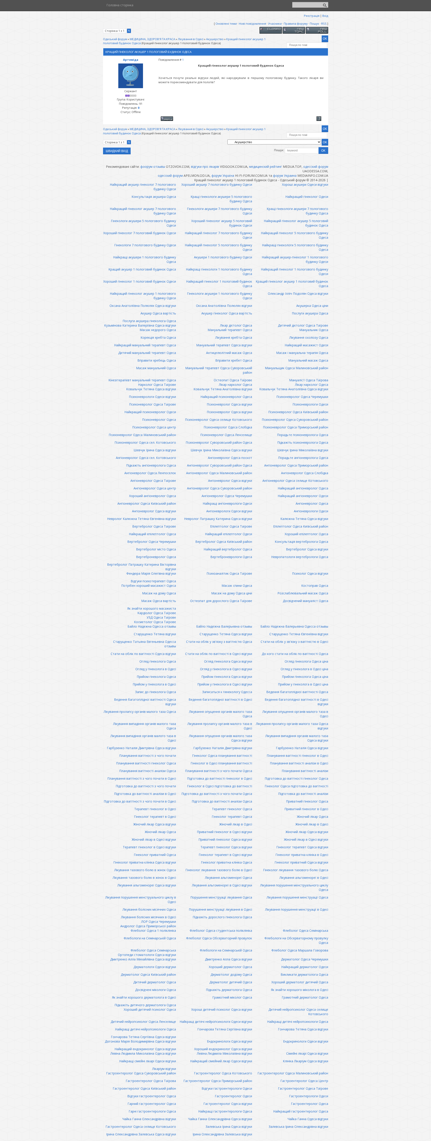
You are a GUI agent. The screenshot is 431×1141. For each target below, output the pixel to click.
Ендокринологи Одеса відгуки (229, 1041)
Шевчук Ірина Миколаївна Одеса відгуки (221, 450)
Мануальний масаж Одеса (308, 360)
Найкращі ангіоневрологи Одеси (227, 503)
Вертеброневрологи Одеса (231, 557)
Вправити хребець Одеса (156, 360)
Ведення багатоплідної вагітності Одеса (297, 692)
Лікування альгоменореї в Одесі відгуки (222, 885)
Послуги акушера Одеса (310, 313)
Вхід (325, 16)
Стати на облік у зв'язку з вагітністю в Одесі (294, 641)
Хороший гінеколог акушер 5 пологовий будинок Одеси (221, 223)
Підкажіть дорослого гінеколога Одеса (222, 917)
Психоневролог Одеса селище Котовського (218, 419)
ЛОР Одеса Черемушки (158, 921)
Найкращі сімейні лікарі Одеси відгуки (147, 1061)
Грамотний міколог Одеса (232, 997)
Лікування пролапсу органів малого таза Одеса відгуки (292, 726)
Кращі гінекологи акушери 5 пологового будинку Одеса (221, 198)
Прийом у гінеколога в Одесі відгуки (224, 684)
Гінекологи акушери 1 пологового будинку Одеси (219, 295)
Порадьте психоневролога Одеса (302, 435)
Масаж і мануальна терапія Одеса (302, 353)
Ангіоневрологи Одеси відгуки (229, 511)
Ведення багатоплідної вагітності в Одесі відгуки (296, 701)
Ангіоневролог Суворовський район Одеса (219, 465)
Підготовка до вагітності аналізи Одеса (222, 801)
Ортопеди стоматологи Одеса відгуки (147, 955)
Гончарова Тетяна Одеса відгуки (303, 1029)
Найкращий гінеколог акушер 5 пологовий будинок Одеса (296, 223)
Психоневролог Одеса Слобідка (228, 427)
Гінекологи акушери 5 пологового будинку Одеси (143, 223)
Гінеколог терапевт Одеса (232, 816)
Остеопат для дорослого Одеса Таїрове (221, 601)
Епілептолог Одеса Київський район (300, 526)
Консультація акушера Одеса (154, 196)
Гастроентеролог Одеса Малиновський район (292, 1073)
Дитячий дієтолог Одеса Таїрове (303, 325)
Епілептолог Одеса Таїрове (231, 526)
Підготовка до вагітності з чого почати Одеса (216, 794)
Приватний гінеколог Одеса (307, 801)
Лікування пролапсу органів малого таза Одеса (140, 711)
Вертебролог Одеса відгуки (307, 549)
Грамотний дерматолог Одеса (305, 997)
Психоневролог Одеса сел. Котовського (145, 442)
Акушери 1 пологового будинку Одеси (223, 257)
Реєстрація (311, 16)
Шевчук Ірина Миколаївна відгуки (302, 450)
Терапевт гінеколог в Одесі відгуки (149, 847)
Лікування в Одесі (190, 39)
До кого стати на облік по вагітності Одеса (295, 654)
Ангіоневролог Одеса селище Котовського (295, 480)
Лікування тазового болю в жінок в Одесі (144, 877)
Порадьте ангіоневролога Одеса (303, 458)
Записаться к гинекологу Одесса (227, 692)
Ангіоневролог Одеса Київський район (146, 503)
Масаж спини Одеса (237, 585)
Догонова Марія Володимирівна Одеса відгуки (140, 1041)
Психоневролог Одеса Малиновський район (142, 435)
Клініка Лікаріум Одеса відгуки (305, 1061)
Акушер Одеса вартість (158, 313)
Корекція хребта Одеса (158, 337)
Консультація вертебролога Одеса (301, 541)
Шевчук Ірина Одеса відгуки (155, 450)
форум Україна (222, 175)
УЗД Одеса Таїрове (161, 617)
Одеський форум (115, 39)
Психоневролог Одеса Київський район (298, 412)
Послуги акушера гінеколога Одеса (149, 321)
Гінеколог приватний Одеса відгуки (301, 862)
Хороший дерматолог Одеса (230, 967)
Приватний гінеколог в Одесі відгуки (224, 832)
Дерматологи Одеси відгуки (155, 967)
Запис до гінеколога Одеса (155, 692)
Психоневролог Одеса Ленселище (226, 435)
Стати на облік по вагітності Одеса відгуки (143, 654)
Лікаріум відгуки (164, 1069)
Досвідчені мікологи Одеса (155, 990)
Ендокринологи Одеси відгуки (305, 1041)
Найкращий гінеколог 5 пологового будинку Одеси (218, 247)
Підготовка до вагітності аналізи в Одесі (145, 794)
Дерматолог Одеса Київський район (148, 974)
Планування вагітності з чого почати (147, 755)
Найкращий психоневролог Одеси (150, 412)
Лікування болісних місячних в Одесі (148, 917)
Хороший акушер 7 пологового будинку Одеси (216, 184)
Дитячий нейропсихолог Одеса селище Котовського (298, 1011)
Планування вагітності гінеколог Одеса (146, 763)
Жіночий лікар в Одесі (235, 824)
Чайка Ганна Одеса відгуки (308, 1119)
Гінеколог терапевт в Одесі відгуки (225, 855)
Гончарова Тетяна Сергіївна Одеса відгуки (143, 1037)
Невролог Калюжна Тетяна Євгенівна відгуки (141, 519)
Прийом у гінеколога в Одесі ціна (303, 684)
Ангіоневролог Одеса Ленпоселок (150, 473)
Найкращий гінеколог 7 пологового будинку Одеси (218, 235)
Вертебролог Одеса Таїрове (154, 526)
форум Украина (285, 175)
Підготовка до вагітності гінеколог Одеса (296, 778)
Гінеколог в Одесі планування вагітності (221, 763)
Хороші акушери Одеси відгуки (305, 184)
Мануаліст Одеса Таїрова (308, 380)
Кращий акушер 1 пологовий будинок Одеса (142, 269)
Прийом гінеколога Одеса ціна (305, 676)
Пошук (314, 24)
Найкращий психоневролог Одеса (226, 397)
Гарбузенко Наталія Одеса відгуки (302, 748)
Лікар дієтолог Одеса (236, 325)
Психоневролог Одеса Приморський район (295, 427)
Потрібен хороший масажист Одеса (148, 585)
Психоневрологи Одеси (310, 404)
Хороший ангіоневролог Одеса (152, 496)
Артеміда (130, 60)
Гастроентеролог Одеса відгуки (227, 1104)
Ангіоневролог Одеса (312, 503)
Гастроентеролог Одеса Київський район (144, 1088)
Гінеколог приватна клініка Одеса (226, 862)
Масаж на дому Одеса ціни (231, 593)
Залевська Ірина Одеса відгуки (229, 1126)
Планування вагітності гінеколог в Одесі (297, 755)
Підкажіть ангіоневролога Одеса (151, 465)
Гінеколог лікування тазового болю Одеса (295, 870)
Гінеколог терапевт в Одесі (155, 816)
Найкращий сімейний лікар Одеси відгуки (221, 1061)
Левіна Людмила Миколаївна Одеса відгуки (143, 1053)
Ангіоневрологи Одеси (311, 511)
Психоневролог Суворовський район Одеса (219, 442)
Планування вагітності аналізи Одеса (147, 771)
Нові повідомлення (252, 24)
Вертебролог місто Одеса (156, 549)
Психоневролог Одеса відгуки (229, 404)
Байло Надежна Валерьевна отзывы (224, 626)
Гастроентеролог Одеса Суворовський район (141, 1073)
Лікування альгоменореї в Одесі (303, 877)
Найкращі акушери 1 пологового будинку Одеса (144, 259)
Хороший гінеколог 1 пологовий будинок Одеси (139, 281)
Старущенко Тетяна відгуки (155, 634)
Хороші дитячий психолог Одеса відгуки (221, 1009)
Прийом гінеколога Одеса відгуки (226, 676)
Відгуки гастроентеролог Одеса (151, 1096)
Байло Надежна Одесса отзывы (152, 626)
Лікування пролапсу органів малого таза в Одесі (219, 726)
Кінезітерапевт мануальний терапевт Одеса (142, 380)
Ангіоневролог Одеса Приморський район (296, 465)
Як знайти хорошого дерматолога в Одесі (144, 997)
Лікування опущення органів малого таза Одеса (220, 713)
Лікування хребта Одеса (233, 337)
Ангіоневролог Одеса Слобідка (304, 473)
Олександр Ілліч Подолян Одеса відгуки (298, 293)
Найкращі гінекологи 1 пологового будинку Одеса (219, 271)
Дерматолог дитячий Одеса (230, 982)
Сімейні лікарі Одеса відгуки (307, 1053)
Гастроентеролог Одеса (309, 1104)
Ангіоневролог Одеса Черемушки (227, 496)
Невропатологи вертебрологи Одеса (299, 557)
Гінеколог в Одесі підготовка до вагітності (219, 786)
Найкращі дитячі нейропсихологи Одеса (297, 1021)
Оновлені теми (226, 24)
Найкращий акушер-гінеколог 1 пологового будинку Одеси (295, 259)
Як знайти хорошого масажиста (151, 608)
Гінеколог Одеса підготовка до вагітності (296, 786)
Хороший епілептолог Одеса (306, 534)
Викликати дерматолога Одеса (304, 974)
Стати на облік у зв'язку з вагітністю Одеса (219, 641)
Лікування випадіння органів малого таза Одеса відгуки (296, 738)
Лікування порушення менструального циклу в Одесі (140, 899)
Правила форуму (296, 24)
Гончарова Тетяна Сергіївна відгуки (224, 1029)
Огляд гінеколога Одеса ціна (306, 661)
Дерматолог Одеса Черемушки (304, 959)
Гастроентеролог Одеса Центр (304, 1081)
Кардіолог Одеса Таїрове (156, 613)
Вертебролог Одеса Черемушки (151, 541)
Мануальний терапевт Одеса (230, 330)
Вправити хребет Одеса (233, 360)
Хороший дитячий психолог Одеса (150, 1009)
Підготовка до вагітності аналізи (303, 794)
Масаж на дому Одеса (159, 593)
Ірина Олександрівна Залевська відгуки (222, 1134)
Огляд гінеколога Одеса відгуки (228, 661)
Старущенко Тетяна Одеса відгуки (226, 634)
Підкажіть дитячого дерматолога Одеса (145, 1005)
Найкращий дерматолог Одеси (304, 967)
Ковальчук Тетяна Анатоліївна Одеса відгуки (293, 389)
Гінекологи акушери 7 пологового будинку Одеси (219, 211)
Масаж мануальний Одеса (156, 368)
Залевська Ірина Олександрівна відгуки (298, 1126)
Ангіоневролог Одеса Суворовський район (219, 488)
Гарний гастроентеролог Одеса (152, 1104)
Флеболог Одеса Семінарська (305, 930)
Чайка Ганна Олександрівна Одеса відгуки (220, 1119)
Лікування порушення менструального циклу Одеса (294, 887)
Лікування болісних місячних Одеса (149, 909)
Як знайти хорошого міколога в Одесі (299, 990)
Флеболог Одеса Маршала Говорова (299, 950)
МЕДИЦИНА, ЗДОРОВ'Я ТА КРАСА (152, 39)
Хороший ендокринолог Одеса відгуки (223, 1049)
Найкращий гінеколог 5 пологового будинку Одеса (294, 235)
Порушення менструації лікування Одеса (221, 897)
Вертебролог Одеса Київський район (223, 541)
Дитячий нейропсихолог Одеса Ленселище (143, 1021)
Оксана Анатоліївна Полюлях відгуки (224, 305)
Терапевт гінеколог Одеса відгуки (226, 847)
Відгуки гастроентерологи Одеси (227, 1088)
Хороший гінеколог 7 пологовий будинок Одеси (139, 233)
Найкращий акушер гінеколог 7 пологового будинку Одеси (143, 186)
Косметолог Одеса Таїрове (155, 622)
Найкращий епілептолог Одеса (152, 534)
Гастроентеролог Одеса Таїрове (303, 1088)
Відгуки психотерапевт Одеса (153, 581)
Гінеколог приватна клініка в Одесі (301, 855)
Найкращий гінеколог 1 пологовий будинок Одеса (219, 283)
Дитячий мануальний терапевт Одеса (147, 353)
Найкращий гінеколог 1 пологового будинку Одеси (294, 271)
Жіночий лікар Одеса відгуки (154, 824)
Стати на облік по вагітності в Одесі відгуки (218, 654)
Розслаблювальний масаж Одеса (302, 593)
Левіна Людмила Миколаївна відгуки (224, 1053)
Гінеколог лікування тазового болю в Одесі (218, 870)
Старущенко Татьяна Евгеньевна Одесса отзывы (144, 643)
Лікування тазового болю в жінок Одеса (145, 870)
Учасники (275, 24)
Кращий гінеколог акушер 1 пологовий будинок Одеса (292, 283)
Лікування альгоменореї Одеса (228, 877)
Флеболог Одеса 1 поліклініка (153, 930)
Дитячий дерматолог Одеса (154, 982)
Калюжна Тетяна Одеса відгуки (304, 519)
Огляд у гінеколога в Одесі (155, 669)
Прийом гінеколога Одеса (156, 676)
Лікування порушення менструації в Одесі (296, 909)
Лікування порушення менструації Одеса (297, 897)
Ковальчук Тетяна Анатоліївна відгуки (223, 389)
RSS (324, 24)
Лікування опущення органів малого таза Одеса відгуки (220, 738)
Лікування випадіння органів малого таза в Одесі (143, 738)
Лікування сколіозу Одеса (308, 337)
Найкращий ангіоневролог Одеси (303, 496)
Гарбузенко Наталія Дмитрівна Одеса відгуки (141, 748)
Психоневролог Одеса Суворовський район (295, 419)
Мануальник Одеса (313, 330)
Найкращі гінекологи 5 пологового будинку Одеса (295, 247)
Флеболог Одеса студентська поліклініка (221, 930)
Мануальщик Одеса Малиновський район (296, 368)
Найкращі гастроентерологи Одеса (225, 1111)
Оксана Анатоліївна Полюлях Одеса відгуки (143, 305)
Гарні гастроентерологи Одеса (152, 1111)
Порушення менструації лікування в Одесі (220, 909)
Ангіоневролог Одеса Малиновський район (219, 473)
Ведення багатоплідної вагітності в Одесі (220, 699)
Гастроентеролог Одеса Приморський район (217, 1081)
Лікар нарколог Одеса (235, 384)
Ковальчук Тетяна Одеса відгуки (151, 389)
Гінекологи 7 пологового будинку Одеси (145, 245)
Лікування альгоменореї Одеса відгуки (146, 885)
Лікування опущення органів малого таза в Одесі (295, 713)
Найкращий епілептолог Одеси (228, 534)
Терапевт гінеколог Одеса (232, 809)
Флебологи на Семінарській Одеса (150, 938)
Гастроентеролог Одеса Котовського (223, 1073)
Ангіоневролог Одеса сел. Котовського (146, 458)
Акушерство (215, 39)
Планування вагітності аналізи (305, 771)
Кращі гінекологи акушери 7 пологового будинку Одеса (297, 211)
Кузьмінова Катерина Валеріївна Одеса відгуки (140, 325)
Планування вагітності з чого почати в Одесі (141, 778)
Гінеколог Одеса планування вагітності (222, 755)
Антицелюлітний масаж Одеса (229, 353)
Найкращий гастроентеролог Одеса (300, 1111)
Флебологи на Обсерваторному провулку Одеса (296, 940)
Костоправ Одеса (314, 585)
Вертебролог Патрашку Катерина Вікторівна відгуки (141, 566)
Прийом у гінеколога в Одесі (154, 684)
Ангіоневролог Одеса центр (155, 488)
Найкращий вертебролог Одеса (228, 549)
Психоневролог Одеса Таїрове (152, 404)
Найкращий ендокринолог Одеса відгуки (145, 1049)
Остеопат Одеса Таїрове (233, 380)
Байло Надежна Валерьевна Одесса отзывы (294, 626)
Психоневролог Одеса (159, 419)
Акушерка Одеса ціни (312, 305)
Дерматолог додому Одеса (231, 974)
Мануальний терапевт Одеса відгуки (224, 345)
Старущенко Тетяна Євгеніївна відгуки (298, 634)
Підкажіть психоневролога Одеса (302, 442)
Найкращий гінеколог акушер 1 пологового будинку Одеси (143, 295)
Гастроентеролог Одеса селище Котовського (141, 1126)
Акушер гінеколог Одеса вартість (226, 313)
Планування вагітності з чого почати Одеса (218, 771)
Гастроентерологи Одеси (308, 1096)
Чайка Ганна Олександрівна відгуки (149, 1119)
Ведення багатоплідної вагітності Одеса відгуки (145, 701)
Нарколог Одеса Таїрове (157, 384)
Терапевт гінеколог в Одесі (155, 809)
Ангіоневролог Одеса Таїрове (153, 480)
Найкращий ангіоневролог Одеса (303, 488)
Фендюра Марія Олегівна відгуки (151, 573)
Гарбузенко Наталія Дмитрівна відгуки (222, 748)
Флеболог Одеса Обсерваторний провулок (219, 938)
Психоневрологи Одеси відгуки (152, 397)
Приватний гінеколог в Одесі (306, 809)
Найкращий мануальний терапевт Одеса (145, 345)
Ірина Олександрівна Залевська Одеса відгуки (141, 1134)
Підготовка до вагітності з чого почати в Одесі (140, 801)
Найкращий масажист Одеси (306, 345)
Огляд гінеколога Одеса (157, 661)
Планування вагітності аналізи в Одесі (299, 763)
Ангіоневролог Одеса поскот (230, 458)
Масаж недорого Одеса (158, 330)
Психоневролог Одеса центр (154, 427)
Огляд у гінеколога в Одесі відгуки (226, 669)
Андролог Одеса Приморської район (148, 926)
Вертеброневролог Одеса (156, 557)
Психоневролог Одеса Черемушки (302, 397)
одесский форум (315, 166)
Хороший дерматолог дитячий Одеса (299, 982)
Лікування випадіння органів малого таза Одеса (144, 726)
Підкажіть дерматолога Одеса (229, 990)
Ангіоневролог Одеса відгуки (230, 480)
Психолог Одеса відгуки (310, 573)
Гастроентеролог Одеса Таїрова (151, 1081)
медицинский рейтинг (265, 166)
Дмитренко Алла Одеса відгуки (228, 959)
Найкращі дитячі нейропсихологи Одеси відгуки (216, 1021)
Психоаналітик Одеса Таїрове (229, 573)
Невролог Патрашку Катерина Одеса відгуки (218, 519)
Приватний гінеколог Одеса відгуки (225, 839)
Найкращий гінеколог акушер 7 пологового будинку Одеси (143, 211)
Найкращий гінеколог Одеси (306, 196)
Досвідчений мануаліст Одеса (305, 601)
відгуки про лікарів (205, 166)
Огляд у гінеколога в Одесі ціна (304, 669)
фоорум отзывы (152, 166)
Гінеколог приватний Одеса (155, 855)
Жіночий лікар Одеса (312, 816)
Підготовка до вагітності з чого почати (146, 786)
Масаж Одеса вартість (158, 601)
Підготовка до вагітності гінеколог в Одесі (219, 778)
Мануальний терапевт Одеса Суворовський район (218, 370)
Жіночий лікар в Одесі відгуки (154, 839)
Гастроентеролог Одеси (233, 1096)
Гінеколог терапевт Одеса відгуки (302, 847)
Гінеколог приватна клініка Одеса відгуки (144, 862)
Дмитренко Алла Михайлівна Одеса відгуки (143, 959)
